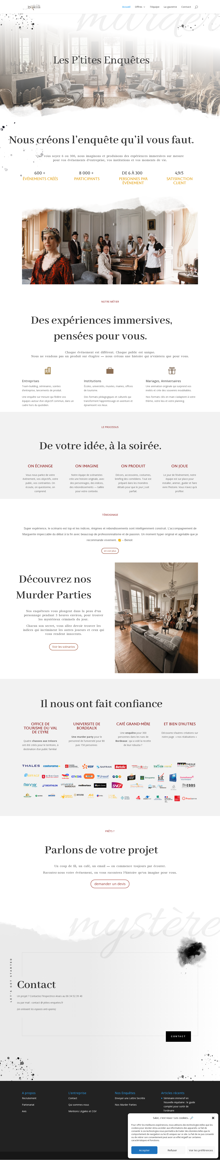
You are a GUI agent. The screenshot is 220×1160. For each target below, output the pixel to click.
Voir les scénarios (63, 647)
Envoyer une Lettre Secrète (130, 1098)
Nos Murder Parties (126, 1104)
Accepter (144, 1150)
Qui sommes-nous (78, 1104)
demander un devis (110, 883)
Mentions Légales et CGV (82, 1111)
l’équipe (154, 7)
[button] (213, 1118)
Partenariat (28, 1104)
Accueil (126, 7)
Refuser (172, 1150)
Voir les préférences (201, 1150)
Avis (24, 1111)
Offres (138, 7)
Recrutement (29, 1098)
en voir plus (110, 550)
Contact (186, 7)
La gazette (170, 7)
